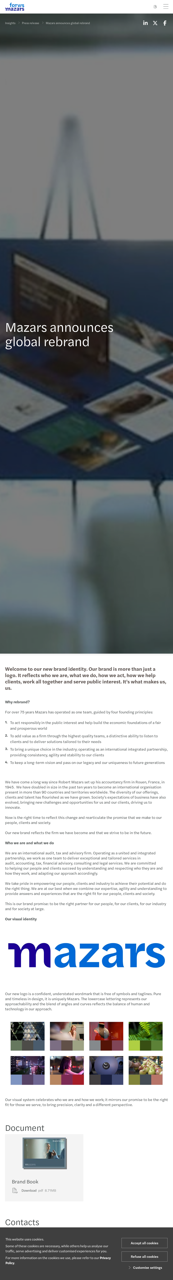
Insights (10, 23)
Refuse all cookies (144, 1256)
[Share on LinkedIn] (145, 23)
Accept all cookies (144, 1242)
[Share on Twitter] (155, 23)
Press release (30, 23)
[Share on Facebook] (165, 23)
